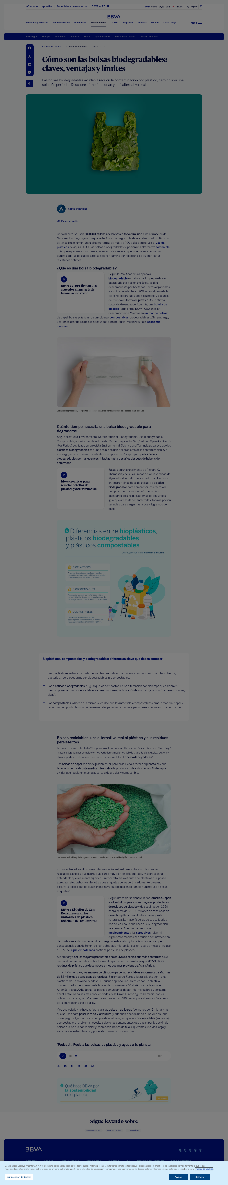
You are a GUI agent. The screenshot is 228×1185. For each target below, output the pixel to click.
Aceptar (178, 1177)
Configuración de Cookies (19, 1177)
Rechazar (199, 1177)
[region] (114, 1173)
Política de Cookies (204, 1169)
